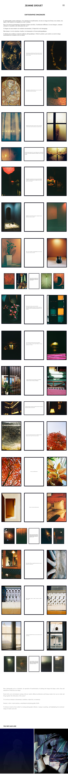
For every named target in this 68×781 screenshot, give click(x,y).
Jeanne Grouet (34, 5)
